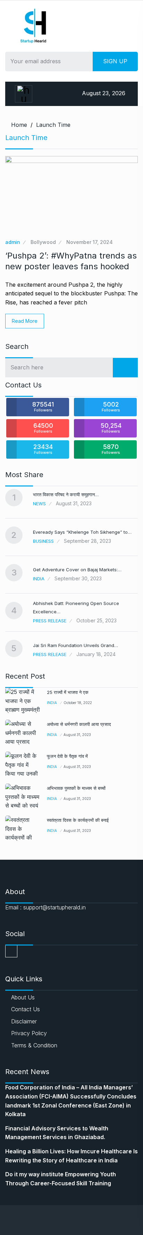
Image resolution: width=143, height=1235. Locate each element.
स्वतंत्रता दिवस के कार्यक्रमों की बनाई (78, 820)
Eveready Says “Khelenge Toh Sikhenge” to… (82, 532)
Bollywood (43, 242)
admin (12, 242)
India (38, 578)
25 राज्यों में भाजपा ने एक (68, 692)
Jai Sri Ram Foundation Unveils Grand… (75, 645)
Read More (24, 321)
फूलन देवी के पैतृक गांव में (67, 756)
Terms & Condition (34, 1045)
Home (19, 124)
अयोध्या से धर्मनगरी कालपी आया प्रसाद (79, 724)
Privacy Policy (29, 1033)
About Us (23, 997)
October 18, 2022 (78, 703)
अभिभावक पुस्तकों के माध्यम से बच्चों (76, 788)
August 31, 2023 (77, 735)
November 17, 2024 (89, 242)
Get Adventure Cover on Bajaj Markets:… (77, 569)
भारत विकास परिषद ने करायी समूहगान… (66, 494)
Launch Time (53, 124)
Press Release (49, 620)
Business (43, 541)
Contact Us (25, 1009)
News (39, 503)
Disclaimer (24, 1021)
